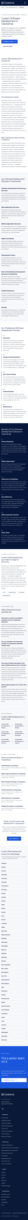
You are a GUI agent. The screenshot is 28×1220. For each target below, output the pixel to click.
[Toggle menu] (25, 2)
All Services (4, 1118)
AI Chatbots (4, 1156)
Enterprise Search (6, 1136)
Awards (3, 1183)
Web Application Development (9, 1150)
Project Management (7, 1126)
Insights (3, 1199)
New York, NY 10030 (7, 1104)
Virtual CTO (4, 1128)
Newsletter (4, 1202)
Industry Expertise (6, 1164)
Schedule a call (10, 1080)
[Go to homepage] (7, 3)
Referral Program (6, 1185)
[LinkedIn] (2, 1108)
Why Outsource (5, 1194)
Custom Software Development (10, 1147)
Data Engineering (6, 1158)
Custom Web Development (11, 7)
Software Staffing (6, 1123)
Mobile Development (7, 1153)
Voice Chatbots (5, 1134)
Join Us (3, 1175)
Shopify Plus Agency (7, 1131)
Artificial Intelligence (7, 1145)
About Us (3, 1180)
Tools (2, 1205)
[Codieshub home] (7, 1094)
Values (3, 1177)
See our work (7, 46)
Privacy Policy (15, 1216)
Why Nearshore (5, 1197)
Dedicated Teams (6, 1120)
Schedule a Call (9, 41)
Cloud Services (5, 1161)
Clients (3, 1172)
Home (2, 7)
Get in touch (14, 838)
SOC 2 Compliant (14, 1213)
